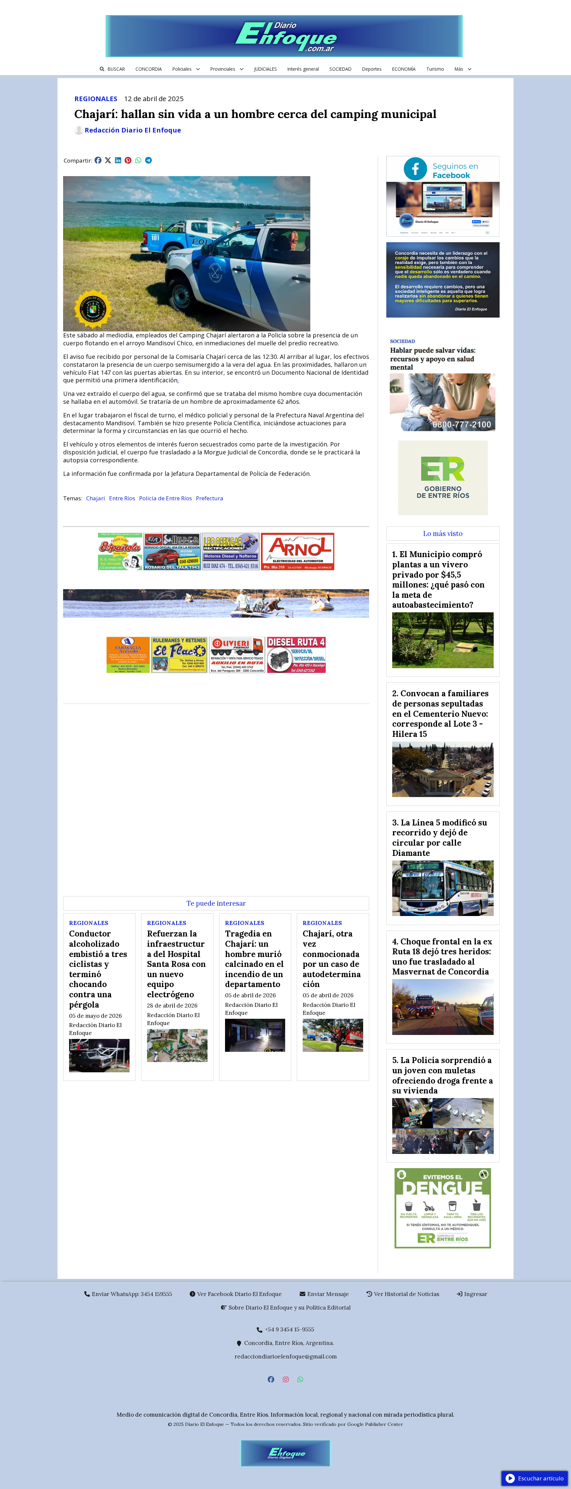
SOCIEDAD (340, 69)
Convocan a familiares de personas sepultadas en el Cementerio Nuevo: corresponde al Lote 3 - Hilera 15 (440, 713)
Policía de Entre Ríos (165, 498)
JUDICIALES (265, 69)
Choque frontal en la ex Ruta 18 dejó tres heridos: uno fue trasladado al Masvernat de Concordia (442, 956)
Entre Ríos (122, 498)
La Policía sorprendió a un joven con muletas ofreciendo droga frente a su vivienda (442, 1075)
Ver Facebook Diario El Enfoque (239, 1294)
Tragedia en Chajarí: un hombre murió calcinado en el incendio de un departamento (254, 958)
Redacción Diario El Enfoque (133, 130)
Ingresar (475, 1294)
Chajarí (95, 498)
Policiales (182, 69)
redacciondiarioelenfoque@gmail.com (286, 1356)
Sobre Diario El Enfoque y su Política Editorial (289, 1307)
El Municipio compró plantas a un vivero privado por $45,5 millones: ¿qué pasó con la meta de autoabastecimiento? (438, 579)
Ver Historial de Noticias (406, 1294)
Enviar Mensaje (327, 1294)
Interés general (303, 69)
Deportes (372, 69)
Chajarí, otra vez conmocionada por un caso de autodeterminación (332, 958)
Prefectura (209, 498)
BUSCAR (116, 69)
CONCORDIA (148, 69)
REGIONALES (95, 98)
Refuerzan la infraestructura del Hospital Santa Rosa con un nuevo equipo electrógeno (176, 964)
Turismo (435, 69)
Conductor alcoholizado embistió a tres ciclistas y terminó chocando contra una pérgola (98, 969)
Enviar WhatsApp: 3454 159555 (131, 1294)
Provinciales (222, 69)
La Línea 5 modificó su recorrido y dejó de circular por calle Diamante (439, 837)
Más (459, 69)
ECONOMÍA (404, 69)
